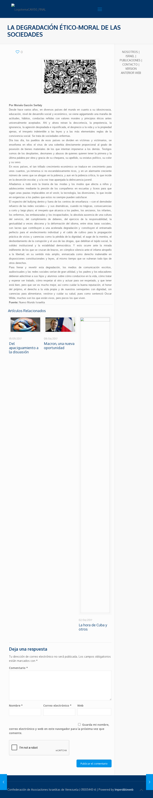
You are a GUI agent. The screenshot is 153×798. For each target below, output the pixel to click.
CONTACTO (130, 64)
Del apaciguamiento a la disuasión (23, 347)
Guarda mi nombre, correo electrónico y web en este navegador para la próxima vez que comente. (59, 729)
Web (80, 705)
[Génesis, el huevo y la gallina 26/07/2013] (149, 782)
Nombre (16, 705)
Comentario (18, 668)
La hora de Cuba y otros (93, 627)
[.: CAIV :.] (31, 9)
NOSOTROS (130, 52)
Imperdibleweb (124, 789)
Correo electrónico (57, 705)
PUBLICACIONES (130, 60)
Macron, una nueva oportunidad (59, 345)
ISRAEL (130, 56)
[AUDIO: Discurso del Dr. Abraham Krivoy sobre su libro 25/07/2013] (3, 782)
